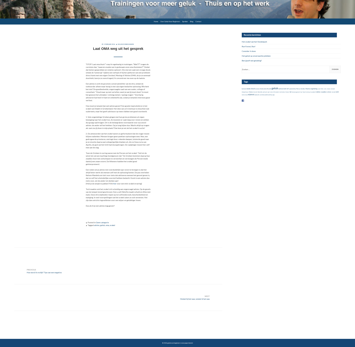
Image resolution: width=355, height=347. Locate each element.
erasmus (257, 89)
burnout (244, 89)
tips (301, 92)
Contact (198, 21)
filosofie (269, 89)
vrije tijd (333, 92)
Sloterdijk (260, 92)
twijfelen (318, 92)
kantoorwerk (282, 89)
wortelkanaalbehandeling (266, 94)
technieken (282, 92)
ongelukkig (313, 89)
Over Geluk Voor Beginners (170, 21)
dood (253, 89)
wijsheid (251, 95)
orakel (112, 225)
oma (107, 225)
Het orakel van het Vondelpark (254, 42)
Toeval (303, 92)
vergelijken (324, 92)
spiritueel (264, 92)
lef (288, 89)
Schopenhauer (245, 92)
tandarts (277, 92)
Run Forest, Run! (248, 46)
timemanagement (296, 92)
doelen (248, 89)
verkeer (329, 92)
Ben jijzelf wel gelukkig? (252, 60)
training (308, 92)
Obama (307, 89)
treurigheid (313, 92)
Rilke (322, 88)
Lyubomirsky (292, 89)
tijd (290, 92)
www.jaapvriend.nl (187, 343)
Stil (274, 92)
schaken (329, 88)
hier (114, 183)
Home (156, 21)
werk (337, 92)
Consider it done (249, 51)
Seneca (251, 92)
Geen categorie (102, 222)
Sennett (255, 92)
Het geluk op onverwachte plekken (256, 56)
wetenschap (244, 94)
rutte (325, 88)
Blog (191, 21)
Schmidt (333, 88)
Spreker (185, 21)
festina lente (263, 89)
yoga (274, 94)
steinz (271, 92)
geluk (102, 225)
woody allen (257, 94)
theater (287, 92)
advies (96, 225)
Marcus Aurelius (300, 89)
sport (268, 92)
